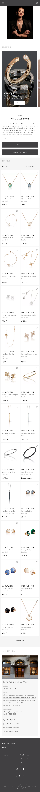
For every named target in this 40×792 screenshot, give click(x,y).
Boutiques (5, 755)
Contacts (23, 763)
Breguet (22, 700)
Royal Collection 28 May (15, 681)
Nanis (10, 698)
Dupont (5, 700)
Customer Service (25, 759)
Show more (20, 641)
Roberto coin (12, 695)
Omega (17, 700)
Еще (3, 138)
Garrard (33, 698)
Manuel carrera (7, 705)
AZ (16, 776)
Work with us (24, 755)
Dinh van (6, 698)
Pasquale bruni (20, 695)
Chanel (19, 703)
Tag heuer (6, 703)
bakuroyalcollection (12, 731)
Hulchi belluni (17, 698)
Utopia (32, 695)
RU (23, 776)
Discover (20, 145)
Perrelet (27, 700)
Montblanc (25, 703)
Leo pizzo (27, 695)
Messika (5, 695)
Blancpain (32, 700)
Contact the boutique (20, 152)
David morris (16, 705)
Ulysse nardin (13, 703)
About (4, 763)
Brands (4, 759)
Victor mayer (11, 700)
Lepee (30, 703)
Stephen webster (25, 698)
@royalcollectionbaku (13, 728)
